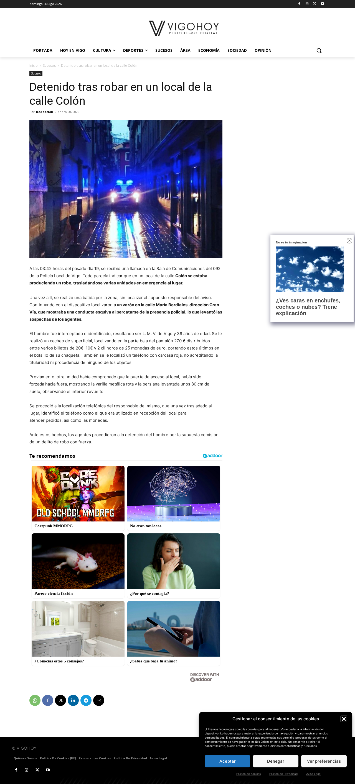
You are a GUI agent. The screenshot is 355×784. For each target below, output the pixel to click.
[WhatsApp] (34, 700)
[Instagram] (307, 4)
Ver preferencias (324, 761)
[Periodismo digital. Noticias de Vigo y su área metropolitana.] (184, 28)
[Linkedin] (73, 700)
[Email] (98, 700)
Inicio (33, 65)
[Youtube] (322, 4)
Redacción (44, 112)
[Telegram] (86, 700)
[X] (314, 4)
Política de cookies (248, 773)
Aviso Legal (313, 773)
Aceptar (227, 761)
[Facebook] (299, 4)
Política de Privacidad (283, 773)
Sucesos (49, 65)
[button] (344, 719)
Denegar (275, 761)
